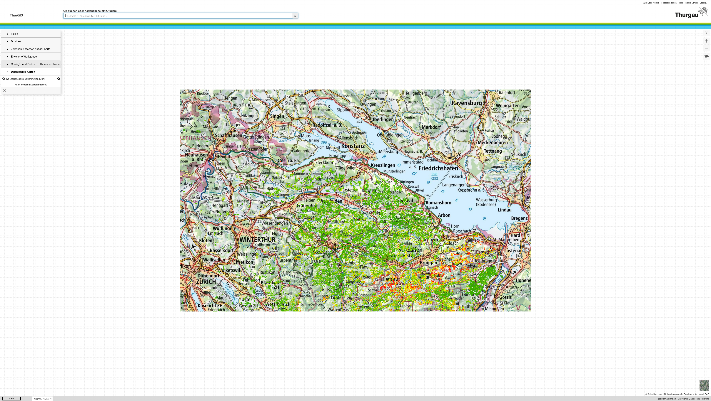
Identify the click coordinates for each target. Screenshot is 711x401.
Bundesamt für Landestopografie (668, 393)
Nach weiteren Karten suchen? (31, 84)
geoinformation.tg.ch (667, 398)
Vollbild (656, 2)
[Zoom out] (706, 48)
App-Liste (647, 2)
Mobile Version (691, 2)
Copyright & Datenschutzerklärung (693, 398)
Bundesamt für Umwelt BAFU (697, 393)
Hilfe (681, 2)
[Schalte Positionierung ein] (706, 33)
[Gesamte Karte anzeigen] (706, 56)
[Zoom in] (706, 41)
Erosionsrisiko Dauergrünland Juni (27, 78)
